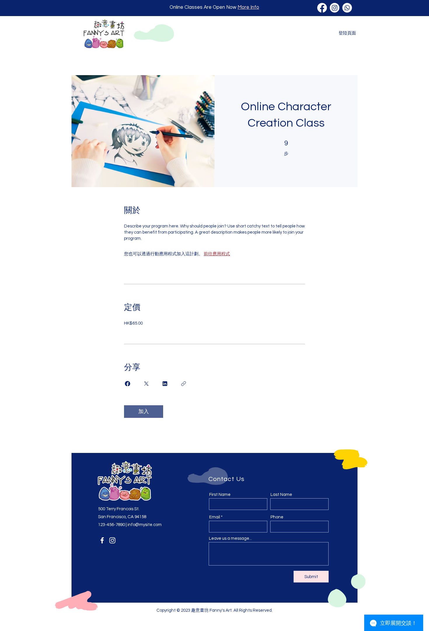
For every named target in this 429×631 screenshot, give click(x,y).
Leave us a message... (230, 538)
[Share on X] (146, 383)
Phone (277, 517)
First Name (220, 494)
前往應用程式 (217, 254)
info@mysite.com (145, 525)
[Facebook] (102, 540)
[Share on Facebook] (127, 383)
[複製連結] (183, 383)
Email (214, 517)
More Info (248, 7)
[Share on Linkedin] (164, 383)
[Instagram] (112, 540)
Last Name (281, 494)
